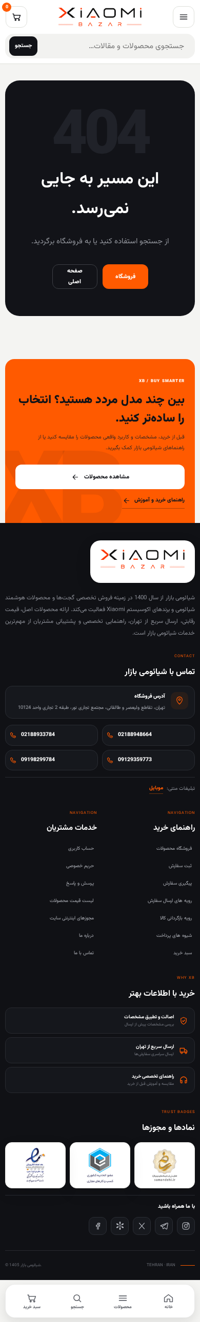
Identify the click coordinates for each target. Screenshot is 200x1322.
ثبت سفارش (180, 866)
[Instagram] (186, 1226)
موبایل (156, 788)
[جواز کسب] (100, 1165)
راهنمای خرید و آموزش (159, 500)
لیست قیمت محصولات (72, 901)
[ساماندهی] (164, 1165)
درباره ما (86, 935)
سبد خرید (182, 953)
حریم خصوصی (80, 866)
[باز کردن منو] (183, 17)
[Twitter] (142, 1226)
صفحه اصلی (75, 276)
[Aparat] (120, 1226)
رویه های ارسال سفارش (170, 901)
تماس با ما (84, 953)
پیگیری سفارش (177, 883)
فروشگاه (125, 276)
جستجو (23, 45)
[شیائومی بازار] (100, 17)
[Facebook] (98, 1226)
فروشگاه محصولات (174, 848)
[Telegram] (164, 1226)
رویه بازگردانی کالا (176, 918)
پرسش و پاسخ (80, 883)
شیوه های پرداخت (174, 935)
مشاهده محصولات (106, 476)
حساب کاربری (81, 848)
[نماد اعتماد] (35, 1165)
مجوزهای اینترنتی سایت (72, 918)
